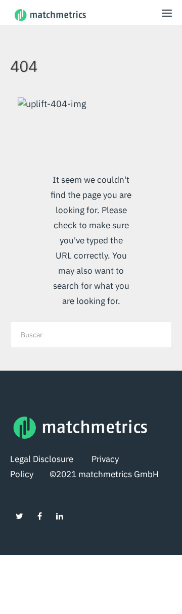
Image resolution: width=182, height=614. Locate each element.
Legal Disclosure (51, 459)
